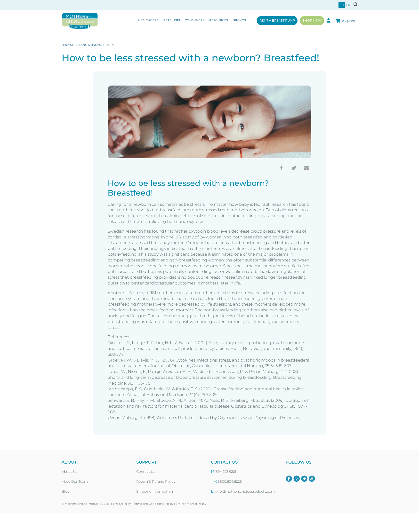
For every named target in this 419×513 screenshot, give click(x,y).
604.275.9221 (226, 471)
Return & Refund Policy (155, 481)
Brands (239, 20)
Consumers (194, 20)
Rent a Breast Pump (277, 20)
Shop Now (312, 20)
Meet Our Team (75, 481)
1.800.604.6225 (230, 481)
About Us (69, 471)
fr (348, 5)
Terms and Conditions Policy (153, 503)
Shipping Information (154, 491)
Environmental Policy (191, 503)
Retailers (171, 20)
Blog (66, 491)
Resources (218, 20)
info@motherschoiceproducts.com (245, 491)
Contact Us (145, 471)
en (341, 5)
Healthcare (148, 20)
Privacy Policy (121, 503)
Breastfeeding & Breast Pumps (88, 45)
